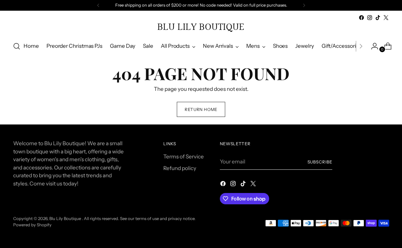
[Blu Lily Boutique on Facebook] (361, 17)
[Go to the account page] (372, 46)
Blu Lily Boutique (65, 218)
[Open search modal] (16, 46)
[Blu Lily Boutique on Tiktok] (378, 17)
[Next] (304, 5)
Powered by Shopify (32, 224)
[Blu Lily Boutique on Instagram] (369, 17)
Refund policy (179, 168)
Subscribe (320, 161)
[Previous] (98, 5)
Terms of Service (183, 156)
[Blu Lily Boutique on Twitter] (386, 17)
